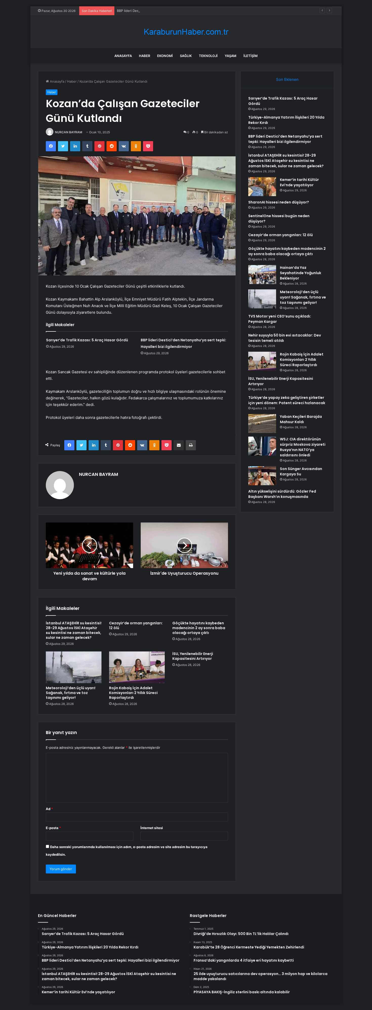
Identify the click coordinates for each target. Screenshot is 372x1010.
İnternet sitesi (151, 828)
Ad (49, 809)
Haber (144, 56)
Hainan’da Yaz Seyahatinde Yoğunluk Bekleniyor (300, 273)
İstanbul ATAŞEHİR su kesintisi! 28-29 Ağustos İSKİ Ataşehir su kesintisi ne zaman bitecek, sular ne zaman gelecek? (73, 630)
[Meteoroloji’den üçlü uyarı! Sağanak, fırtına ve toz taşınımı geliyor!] (73, 667)
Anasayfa (123, 56)
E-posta (53, 828)
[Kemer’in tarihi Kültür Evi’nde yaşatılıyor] (262, 186)
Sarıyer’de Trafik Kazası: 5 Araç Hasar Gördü (87, 340)
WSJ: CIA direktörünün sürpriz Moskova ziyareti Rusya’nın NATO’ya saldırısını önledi (302, 447)
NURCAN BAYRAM (68, 132)
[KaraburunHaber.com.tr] (186, 32)
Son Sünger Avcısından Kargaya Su (301, 471)
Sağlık (186, 56)
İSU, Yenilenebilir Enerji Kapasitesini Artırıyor (192, 656)
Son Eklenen (287, 79)
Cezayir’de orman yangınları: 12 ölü (136, 625)
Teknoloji (208, 56)
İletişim (250, 56)
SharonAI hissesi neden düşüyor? (278, 202)
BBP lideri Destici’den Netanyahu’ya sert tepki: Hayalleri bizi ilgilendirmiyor (175, 11)
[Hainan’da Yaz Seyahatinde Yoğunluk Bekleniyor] (262, 274)
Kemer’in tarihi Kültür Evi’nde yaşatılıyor (299, 182)
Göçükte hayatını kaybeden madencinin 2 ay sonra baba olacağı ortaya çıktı (198, 628)
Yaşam (230, 56)
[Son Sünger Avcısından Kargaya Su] (262, 475)
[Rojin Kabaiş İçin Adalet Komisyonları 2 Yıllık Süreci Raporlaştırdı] (137, 667)
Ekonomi (165, 56)
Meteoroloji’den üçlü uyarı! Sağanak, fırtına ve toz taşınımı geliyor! (70, 692)
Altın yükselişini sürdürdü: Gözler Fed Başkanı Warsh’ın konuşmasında (282, 494)
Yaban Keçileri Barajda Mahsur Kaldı (301, 419)
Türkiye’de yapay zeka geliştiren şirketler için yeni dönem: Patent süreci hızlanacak (286, 400)
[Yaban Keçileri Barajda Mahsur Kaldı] (262, 423)
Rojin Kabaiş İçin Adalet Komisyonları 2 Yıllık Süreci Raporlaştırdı (133, 692)
